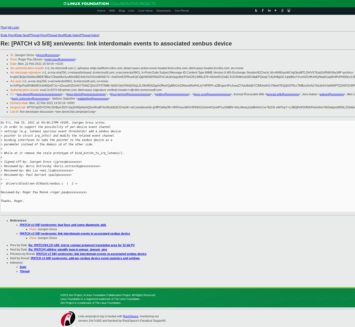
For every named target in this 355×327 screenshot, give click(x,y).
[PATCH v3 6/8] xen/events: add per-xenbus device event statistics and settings (85, 258)
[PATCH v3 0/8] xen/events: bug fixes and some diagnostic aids (63, 225)
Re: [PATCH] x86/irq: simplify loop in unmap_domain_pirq (67, 249)
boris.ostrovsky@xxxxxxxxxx (30, 98)
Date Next (22, 35)
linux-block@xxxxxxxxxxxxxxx (86, 94)
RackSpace (130, 316)
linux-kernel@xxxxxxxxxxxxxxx (130, 94)
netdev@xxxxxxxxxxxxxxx (172, 94)
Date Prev (7, 35)
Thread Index (90, 35)
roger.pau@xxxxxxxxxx (60, 59)
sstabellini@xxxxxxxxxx (93, 98)
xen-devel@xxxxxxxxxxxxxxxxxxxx (39, 94)
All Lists (13, 27)
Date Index (72, 35)
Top (3, 27)
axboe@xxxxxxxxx (332, 94)
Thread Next (56, 35)
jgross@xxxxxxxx (47, 55)
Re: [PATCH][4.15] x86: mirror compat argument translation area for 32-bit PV (81, 245)
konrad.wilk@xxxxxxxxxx (283, 94)
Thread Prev (38, 35)
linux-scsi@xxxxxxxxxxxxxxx (212, 94)
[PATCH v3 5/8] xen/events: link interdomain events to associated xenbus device (75, 233)
